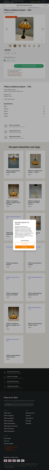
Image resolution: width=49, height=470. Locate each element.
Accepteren (24, 246)
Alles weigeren (25, 243)
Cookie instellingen (25, 240)
